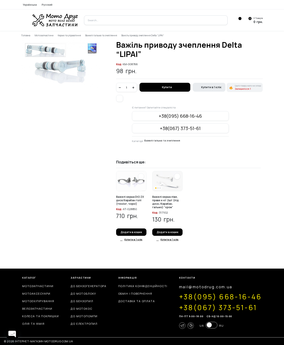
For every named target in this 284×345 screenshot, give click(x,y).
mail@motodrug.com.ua (205, 286)
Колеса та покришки (40, 316)
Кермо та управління (69, 35)
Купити (167, 87)
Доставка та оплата (136, 301)
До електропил (84, 324)
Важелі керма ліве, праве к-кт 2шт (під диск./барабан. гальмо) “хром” (165, 202)
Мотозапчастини (44, 35)
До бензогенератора (88, 286)
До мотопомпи (84, 316)
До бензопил (82, 301)
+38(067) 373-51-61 (180, 128)
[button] (119, 98)
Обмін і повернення (135, 293)
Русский (47, 4)
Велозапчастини (37, 308)
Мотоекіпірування (38, 301)
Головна (25, 35)
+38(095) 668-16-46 (180, 116)
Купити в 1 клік (211, 87)
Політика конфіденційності (143, 286)
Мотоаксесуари (36, 293)
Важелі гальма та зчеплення (101, 35)
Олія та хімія (33, 324)
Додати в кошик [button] (131, 232)
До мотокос (81, 308)
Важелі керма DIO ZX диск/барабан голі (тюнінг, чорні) (130, 200)
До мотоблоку (83, 293)
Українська (30, 4)
